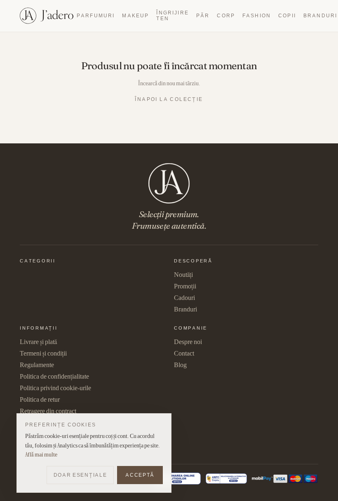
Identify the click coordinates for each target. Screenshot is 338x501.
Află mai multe (41, 454)
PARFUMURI (96, 15)
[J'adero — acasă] (46, 15)
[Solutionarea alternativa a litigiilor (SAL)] (226, 478)
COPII (287, 15)
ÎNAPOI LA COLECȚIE (169, 99)
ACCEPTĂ (140, 475)
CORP (226, 15)
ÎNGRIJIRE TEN (172, 15)
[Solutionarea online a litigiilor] (177, 479)
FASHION (256, 15)
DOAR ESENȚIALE (80, 475)
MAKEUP (135, 15)
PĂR (202, 15)
